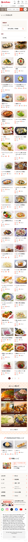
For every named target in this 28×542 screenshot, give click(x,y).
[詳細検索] (25, 9)
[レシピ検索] (21, 9)
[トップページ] (1, 5)
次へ (19, 378)
